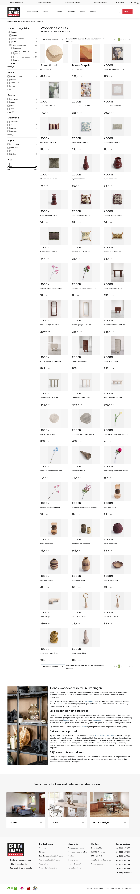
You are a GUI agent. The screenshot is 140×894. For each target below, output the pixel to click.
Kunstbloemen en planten (105, 735)
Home (9, 21)
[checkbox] (23, 32)
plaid (84, 727)
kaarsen (66, 720)
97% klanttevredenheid (43, 2)
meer (14, 63)
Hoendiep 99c (96, 848)
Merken (59, 11)
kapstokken (88, 701)
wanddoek (60, 704)
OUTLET (127, 11)
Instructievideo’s (74, 868)
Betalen (71, 856)
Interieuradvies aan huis (72, 2)
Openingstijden (97, 864)
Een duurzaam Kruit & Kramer (51, 856)
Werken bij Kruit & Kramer (49, 860)
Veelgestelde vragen (76, 848)
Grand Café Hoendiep (48, 868)
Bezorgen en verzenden (77, 852)
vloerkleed (97, 720)
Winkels (93, 11)
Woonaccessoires (28, 21)
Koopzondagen (125, 872)
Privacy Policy (109, 888)
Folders (70, 11)
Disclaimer (129, 888)
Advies (82, 11)
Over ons (43, 848)
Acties (45, 11)
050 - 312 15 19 (96, 856)
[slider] (8, 167)
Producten (31, 11)
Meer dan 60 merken (16, 2)
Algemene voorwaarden (95, 888)
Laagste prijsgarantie (100, 2)
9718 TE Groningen (98, 852)
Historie (42, 852)
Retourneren (73, 860)
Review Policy (119, 888)
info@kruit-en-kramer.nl (101, 860)
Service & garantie (75, 864)
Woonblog (43, 864)
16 (130, 39)
